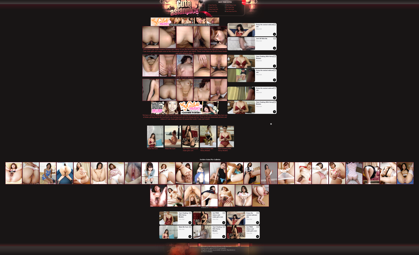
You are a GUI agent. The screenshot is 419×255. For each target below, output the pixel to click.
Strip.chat (259, 29)
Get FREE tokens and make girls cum (190, 149)
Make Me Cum (153, 148)
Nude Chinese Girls (231, 5)
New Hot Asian (230, 9)
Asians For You (213, 7)
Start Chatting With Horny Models (265, 57)
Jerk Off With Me (261, 38)
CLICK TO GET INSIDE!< (185, 78)
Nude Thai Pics (213, 5)
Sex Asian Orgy (213, 11)
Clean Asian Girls (213, 9)
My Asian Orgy (230, 7)
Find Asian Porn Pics (231, 11)
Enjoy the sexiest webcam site (265, 25)
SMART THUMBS (213, 207)
